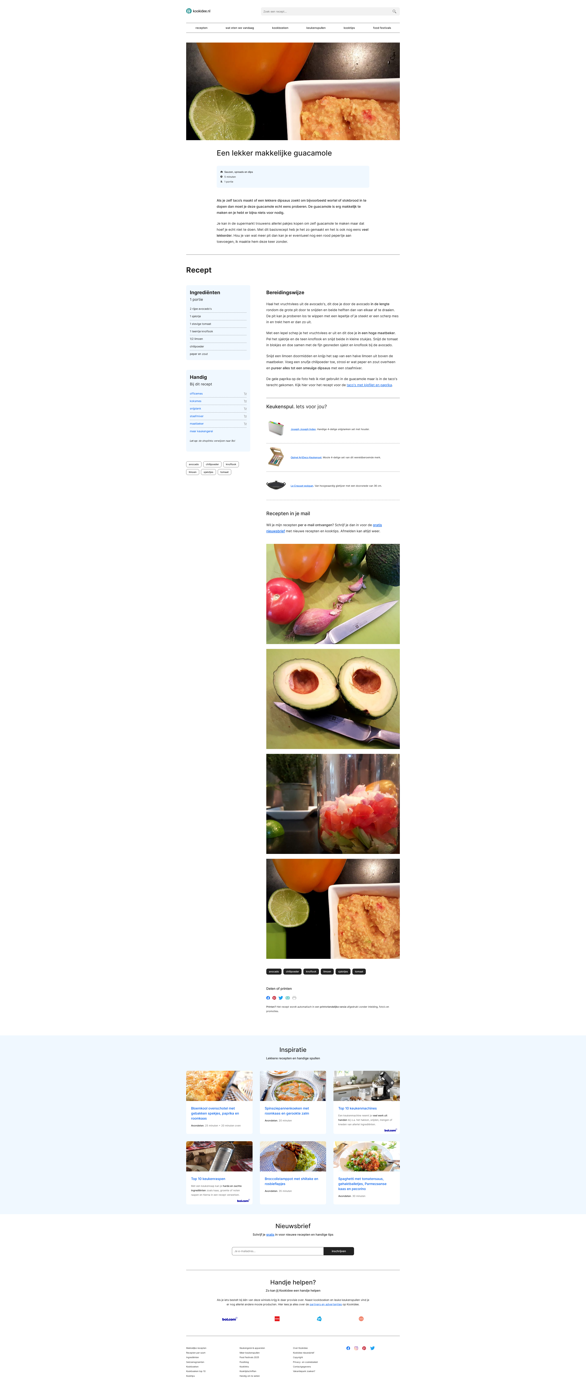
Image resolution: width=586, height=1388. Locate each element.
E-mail (288, 998)
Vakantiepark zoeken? (304, 1371)
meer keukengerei (201, 431)
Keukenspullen (316, 27)
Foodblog (244, 1362)
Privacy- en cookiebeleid (305, 1362)
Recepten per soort (195, 1352)
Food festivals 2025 (249, 1357)
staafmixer (197, 416)
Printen (294, 998)
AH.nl (319, 1318)
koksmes (195, 401)
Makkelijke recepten (196, 1348)
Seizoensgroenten (195, 1362)
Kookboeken (280, 27)
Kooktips (349, 27)
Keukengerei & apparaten (252, 1348)
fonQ (361, 1318)
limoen (193, 472)
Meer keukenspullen (250, 1352)
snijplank (195, 408)
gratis (270, 1234)
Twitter (281, 998)
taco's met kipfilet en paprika (369, 385)
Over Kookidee (300, 1348)
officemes (196, 393)
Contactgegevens (302, 1366)
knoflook (231, 464)
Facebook (268, 998)
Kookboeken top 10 (196, 1371)
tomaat (224, 472)
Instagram (356, 1348)
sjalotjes (208, 472)
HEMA (277, 1318)
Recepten (201, 27)
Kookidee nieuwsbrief (303, 1352)
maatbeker (197, 423)
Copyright (298, 1357)
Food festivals (382, 27)
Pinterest (274, 998)
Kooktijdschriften (248, 1371)
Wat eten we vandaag (240, 27)
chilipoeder (212, 464)
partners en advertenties (326, 1304)
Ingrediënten (192, 1357)
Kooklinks (244, 1366)
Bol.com (230, 1319)
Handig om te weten (250, 1376)
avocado (194, 464)
